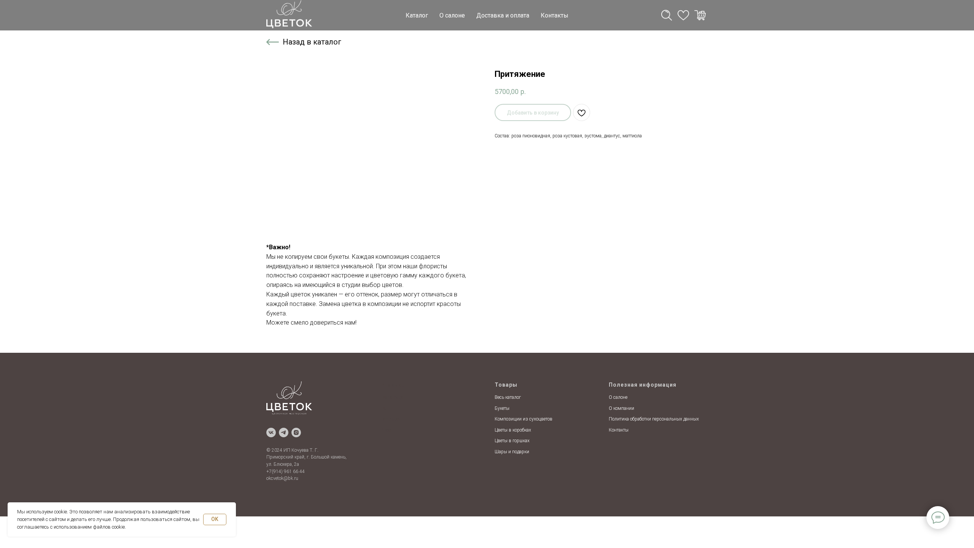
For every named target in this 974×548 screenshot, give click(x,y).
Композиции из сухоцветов (523, 419)
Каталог (417, 15)
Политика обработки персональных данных (654, 419)
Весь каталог (508, 397)
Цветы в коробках (513, 430)
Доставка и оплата (502, 15)
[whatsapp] (683, 15)
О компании (621, 408)
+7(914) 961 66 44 (285, 471)
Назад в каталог (312, 41)
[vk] (271, 432)
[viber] (700, 15)
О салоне (452, 15)
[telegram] (666, 15)
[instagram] (296, 432)
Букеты (502, 408)
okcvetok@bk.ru (282, 478)
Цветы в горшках (512, 440)
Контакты (554, 15)
